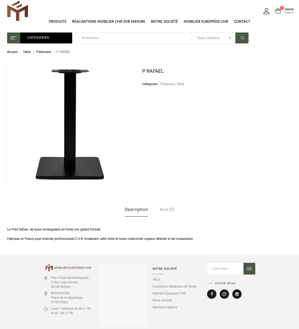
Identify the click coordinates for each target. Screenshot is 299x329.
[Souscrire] (249, 269)
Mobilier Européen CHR (206, 22)
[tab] (136, 209)
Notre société (164, 22)
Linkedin (237, 296)
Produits (57, 22)
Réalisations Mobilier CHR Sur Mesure (108, 22)
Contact (242, 22)
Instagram (224, 296)
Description (136, 209)
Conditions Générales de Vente (175, 286)
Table (27, 52)
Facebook (211, 296)
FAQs (156, 279)
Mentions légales (165, 307)
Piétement (43, 52)
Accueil (12, 52)
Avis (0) (167, 209)
